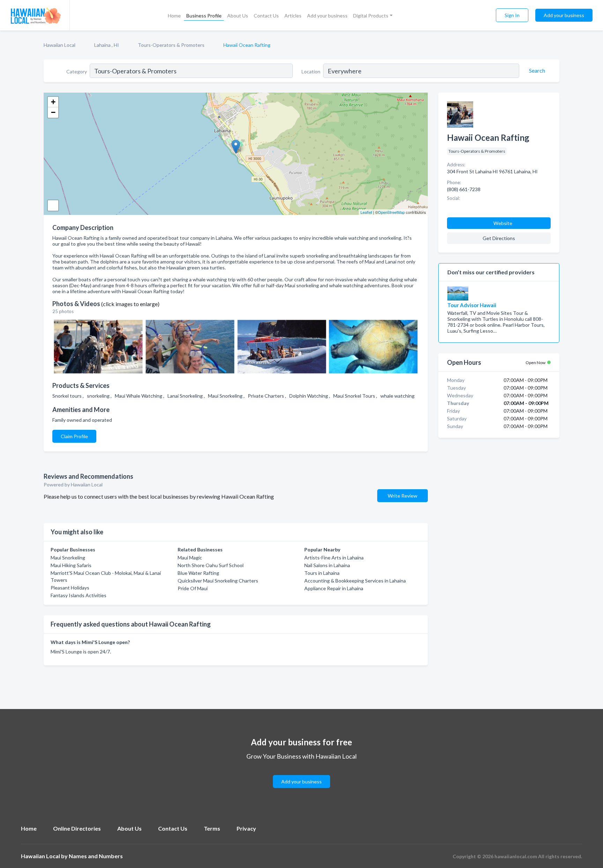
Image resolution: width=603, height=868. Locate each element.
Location (311, 71)
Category (76, 71)
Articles (293, 16)
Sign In (512, 15)
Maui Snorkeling (68, 557)
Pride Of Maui (193, 588)
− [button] (53, 112)
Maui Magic (190, 557)
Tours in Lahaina (322, 573)
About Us (237, 16)
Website (502, 223)
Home (174, 16)
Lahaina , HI (106, 45)
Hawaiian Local (59, 45)
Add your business (327, 16)
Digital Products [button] (370, 16)
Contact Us (266, 16)
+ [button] (53, 101)
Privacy (246, 828)
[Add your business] (301, 773)
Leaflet (366, 212)
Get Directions (499, 238)
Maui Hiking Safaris (71, 565)
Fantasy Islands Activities (78, 595)
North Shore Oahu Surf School (211, 565)
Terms (212, 828)
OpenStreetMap (391, 212)
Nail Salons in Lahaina (327, 565)
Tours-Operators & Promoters (171, 45)
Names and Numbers (96, 856)
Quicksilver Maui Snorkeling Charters (218, 581)
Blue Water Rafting (198, 573)
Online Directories (77, 828)
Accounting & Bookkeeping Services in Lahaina (355, 581)
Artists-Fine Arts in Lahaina (334, 557)
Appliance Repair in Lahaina (333, 588)
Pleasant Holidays (70, 588)
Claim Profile (74, 436)
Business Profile (204, 16)
